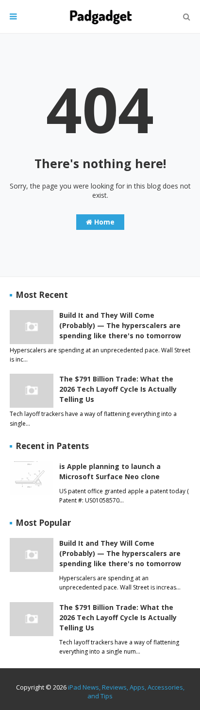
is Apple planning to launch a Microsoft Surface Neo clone (110, 471)
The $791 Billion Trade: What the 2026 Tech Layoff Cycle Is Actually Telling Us (118, 389)
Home (103, 221)
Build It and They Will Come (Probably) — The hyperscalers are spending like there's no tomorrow (120, 325)
